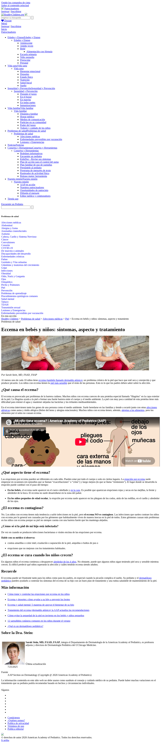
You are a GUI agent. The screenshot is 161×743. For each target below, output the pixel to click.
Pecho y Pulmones (10, 284)
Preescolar (25, 60)
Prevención (6, 290)
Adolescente (26, 43)
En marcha (25, 99)
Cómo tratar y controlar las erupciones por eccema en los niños (39, 594)
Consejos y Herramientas (26, 150)
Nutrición (25, 80)
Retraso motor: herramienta (33, 176)
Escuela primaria (28, 54)
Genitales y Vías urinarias (14, 262)
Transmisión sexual (10, 307)
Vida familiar (20, 111)
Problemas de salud (23, 133)
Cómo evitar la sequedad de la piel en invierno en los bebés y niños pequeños (46, 615)
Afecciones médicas (30, 136)
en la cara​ (75, 490)
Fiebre (4, 259)
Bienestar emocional (30, 71)
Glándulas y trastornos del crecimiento (20, 265)
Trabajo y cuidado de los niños (35, 128)
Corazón (5, 245)
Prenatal (24, 63)
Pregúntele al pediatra (31, 167)
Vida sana (19, 68)
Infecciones (7, 270)
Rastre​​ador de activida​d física (34, 173)
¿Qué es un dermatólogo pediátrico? (25, 626)
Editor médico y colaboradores (35, 196)
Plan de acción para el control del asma (39, 162)
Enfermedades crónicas (12, 256)
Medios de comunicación (32, 119)
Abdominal (6, 225)
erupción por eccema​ (134, 479)
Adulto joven (26, 46)
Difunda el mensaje (29, 193)
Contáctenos (14, 717)
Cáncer (4, 239)
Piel (3, 287)
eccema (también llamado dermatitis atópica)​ (60, 380)
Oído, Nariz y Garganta (13, 276)
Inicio (4, 29)
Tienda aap (13, 198)
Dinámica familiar (29, 113)
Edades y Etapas (22, 40)
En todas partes (27, 102)
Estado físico (26, 77)
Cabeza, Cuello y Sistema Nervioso (18, 236)
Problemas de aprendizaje (14, 293)
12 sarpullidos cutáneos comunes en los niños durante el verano (39, 621)
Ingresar (5, 11)
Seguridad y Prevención (26, 91)
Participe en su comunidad (33, 122)
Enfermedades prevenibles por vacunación (41, 139)
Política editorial (16, 729)
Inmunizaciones (28, 105)
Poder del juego (28, 125)
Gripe (4, 267)
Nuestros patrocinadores (32, 187)
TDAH (4, 304)
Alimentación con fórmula (39, 51)
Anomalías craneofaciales (14, 231)
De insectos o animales (12, 251)
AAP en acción (27, 184)
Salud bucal (26, 82)
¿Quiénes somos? (16, 720)
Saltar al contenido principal (15, 5)
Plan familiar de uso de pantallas (36, 164)
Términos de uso (16, 726)
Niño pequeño (27, 57)
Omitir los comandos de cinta (15, 2)
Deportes (24, 74)
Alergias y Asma (9, 228)
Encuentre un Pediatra (12, 204)
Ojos (3, 279)
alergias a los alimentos (133, 410)
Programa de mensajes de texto (35, 170)
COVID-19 (7, 248)
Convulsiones (8, 242)
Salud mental (7, 299)
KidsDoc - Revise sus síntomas (35, 159)
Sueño (23, 85)
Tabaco (4, 301)
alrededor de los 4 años (64, 561)
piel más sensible (58, 383)
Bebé (22, 48)
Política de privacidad (18, 723)
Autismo (5, 234)
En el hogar (26, 96)
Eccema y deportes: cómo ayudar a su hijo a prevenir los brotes (39, 599)
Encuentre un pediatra (31, 156)
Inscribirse (16, 11)
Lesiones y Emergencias (32, 142)
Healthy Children (9, 318)
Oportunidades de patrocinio (34, 190)
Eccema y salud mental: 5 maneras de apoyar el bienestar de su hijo (41, 604)
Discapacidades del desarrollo (16, 253)
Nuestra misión (21, 181)
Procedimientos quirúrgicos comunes (19, 296)
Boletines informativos (31, 153)
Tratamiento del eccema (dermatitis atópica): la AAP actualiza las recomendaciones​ (48, 610)
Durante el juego (28, 94)
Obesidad (6, 273)
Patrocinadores (11, 8)
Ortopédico (6, 282)
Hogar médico (27, 116)
